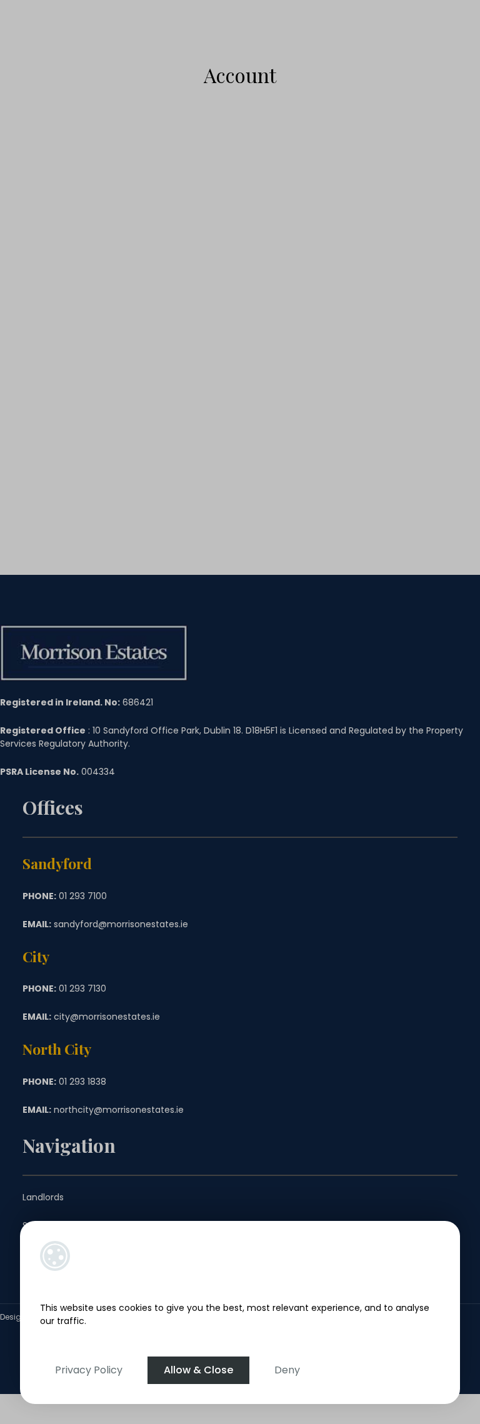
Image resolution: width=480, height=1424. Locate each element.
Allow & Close (198, 1370)
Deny (287, 1370)
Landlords (43, 1197)
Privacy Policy (88, 1370)
